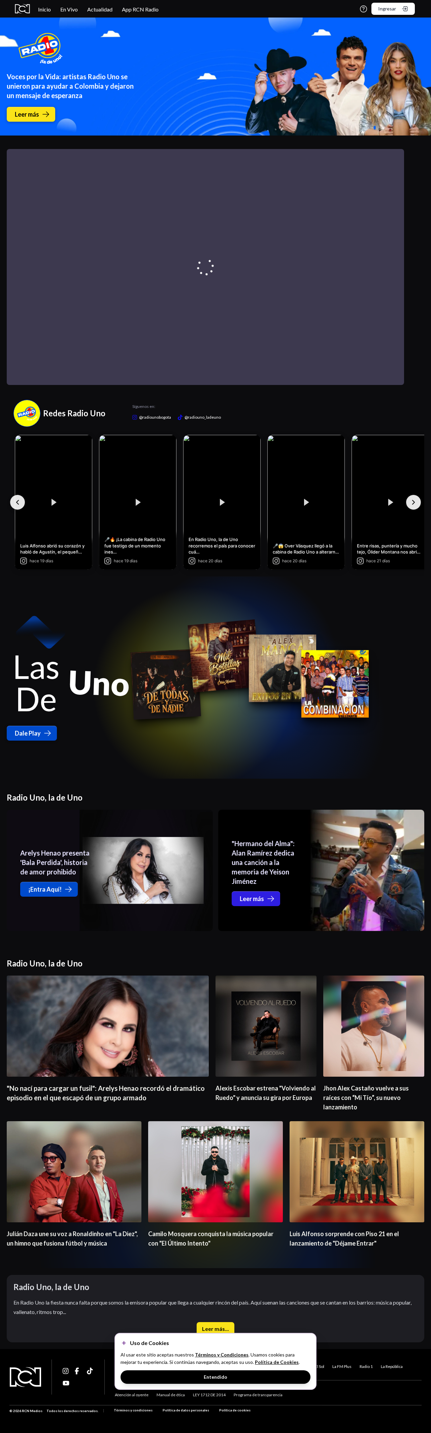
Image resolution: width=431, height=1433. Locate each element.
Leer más (27, 114)
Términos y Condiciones (221, 1354)
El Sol (319, 1366)
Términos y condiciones (133, 1410)
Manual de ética (171, 1394)
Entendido (215, 1377)
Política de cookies (235, 1410)
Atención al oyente (131, 1394)
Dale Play (28, 733)
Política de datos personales (186, 1410)
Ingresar (387, 8)
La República (392, 1366)
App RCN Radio (140, 9)
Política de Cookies (277, 1362)
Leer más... (215, 1328)
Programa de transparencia (258, 1394)
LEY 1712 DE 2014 (209, 1394)
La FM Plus (342, 1366)
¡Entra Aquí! (45, 889)
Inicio (44, 9)
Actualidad (99, 9)
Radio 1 (366, 1366)
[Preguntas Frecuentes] (363, 9)
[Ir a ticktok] (66, 1371)
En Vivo (69, 9)
